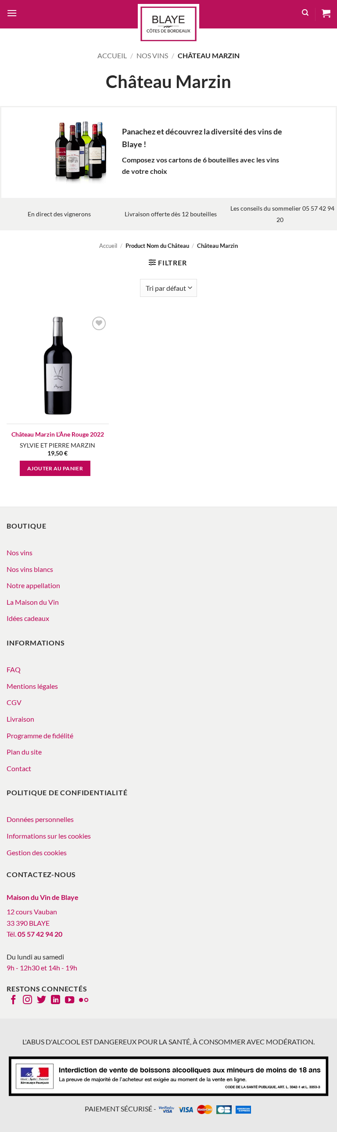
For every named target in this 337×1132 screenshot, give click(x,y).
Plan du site (24, 752)
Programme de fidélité (40, 735)
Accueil (112, 55)
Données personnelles (40, 819)
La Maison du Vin (33, 602)
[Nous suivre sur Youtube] (69, 1000)
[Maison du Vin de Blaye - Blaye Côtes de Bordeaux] (168, 24)
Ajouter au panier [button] (55, 468)
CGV (14, 702)
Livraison (20, 719)
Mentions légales (32, 686)
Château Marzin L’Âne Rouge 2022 (57, 434)
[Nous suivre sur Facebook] (13, 1000)
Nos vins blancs (30, 569)
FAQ (14, 669)
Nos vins (152, 55)
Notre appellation (33, 585)
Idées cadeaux (28, 618)
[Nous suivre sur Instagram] (27, 1000)
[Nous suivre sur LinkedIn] (55, 1000)
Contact (19, 768)
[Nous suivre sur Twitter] (41, 1000)
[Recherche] (305, 14)
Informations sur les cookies (49, 836)
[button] (12, 14)
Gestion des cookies (37, 852)
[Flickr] (83, 1000)
